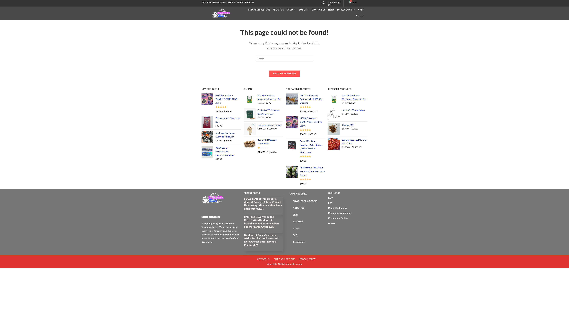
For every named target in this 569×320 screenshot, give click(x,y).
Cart (361, 9)
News (331, 9)
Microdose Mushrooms (339, 213)
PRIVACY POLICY (307, 259)
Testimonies (299, 242)
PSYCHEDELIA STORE (259, 9)
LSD (330, 203)
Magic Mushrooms (337, 208)
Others (331, 223)
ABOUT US (278, 9)
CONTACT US (318, 9)
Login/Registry (334, 3)
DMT (330, 198)
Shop (295, 214)
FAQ (358, 15)
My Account (344, 9)
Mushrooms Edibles (338, 218)
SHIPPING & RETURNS (284, 259)
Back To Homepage (284, 73)
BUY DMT (304, 9)
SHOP (290, 9)
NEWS (296, 228)
